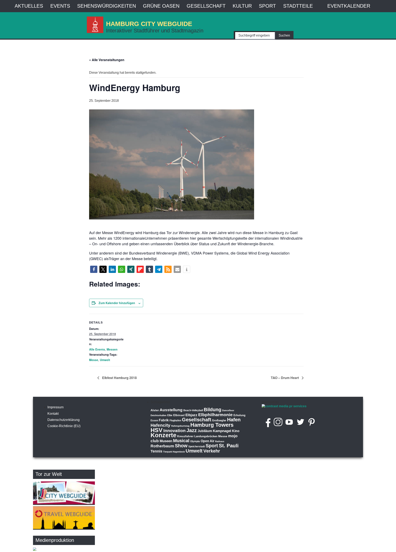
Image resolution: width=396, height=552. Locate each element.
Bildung (212, 409)
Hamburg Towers (211, 425)
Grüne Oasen (161, 6)
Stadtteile (298, 6)
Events (60, 6)
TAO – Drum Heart (285, 377)
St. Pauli (229, 445)
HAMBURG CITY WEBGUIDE (149, 23)
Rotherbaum (162, 446)
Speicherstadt (196, 446)
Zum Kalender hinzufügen (117, 303)
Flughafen (175, 420)
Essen (154, 420)
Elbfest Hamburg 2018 (119, 377)
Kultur (242, 6)
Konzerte (163, 435)
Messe (93, 360)
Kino (235, 431)
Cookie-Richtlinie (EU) (63, 426)
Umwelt (105, 360)
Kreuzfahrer (185, 436)
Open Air (207, 441)
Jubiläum (205, 431)
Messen (112, 349)
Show (181, 445)
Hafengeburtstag (180, 426)
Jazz (191, 430)
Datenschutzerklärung (63, 420)
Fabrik (164, 420)
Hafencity (160, 425)
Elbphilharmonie (215, 414)
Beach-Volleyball (193, 410)
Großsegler (219, 420)
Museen (166, 441)
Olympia (195, 441)
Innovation (174, 430)
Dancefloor (228, 410)
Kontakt (53, 413)
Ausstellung (171, 410)
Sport (267, 6)
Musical (181, 440)
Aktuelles (29, 6)
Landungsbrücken (205, 436)
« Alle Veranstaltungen (106, 59)
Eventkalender (348, 6)
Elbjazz (191, 415)
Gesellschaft (206, 6)
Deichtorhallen (158, 415)
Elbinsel (179, 415)
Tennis (156, 451)
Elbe (169, 415)
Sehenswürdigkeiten (106, 6)
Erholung (239, 415)
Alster (155, 410)
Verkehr (211, 451)
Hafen (234, 419)
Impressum (55, 407)
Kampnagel (222, 431)
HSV (157, 430)
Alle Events (97, 349)
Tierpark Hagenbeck (174, 451)
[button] (93, 269)
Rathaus (219, 441)
